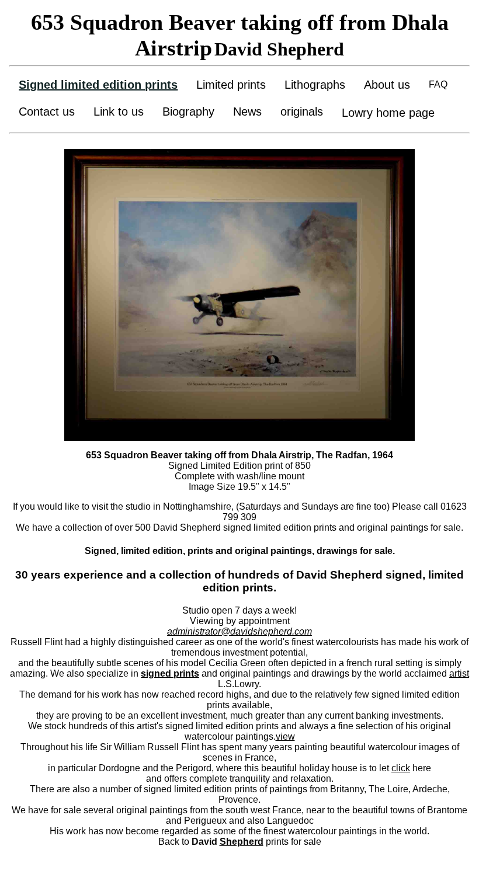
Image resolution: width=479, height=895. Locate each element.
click (400, 768)
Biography (188, 111)
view (285, 736)
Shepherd (241, 842)
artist (459, 673)
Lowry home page (388, 112)
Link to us (118, 111)
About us (387, 84)
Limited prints (231, 84)
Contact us (47, 111)
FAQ (438, 84)
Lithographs (314, 84)
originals (301, 111)
